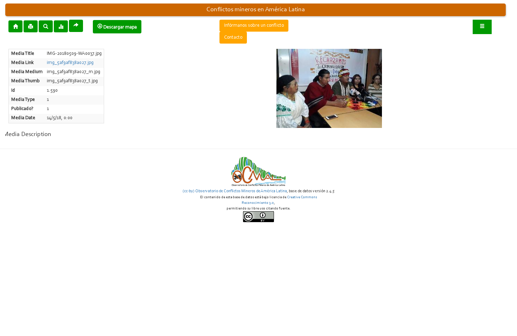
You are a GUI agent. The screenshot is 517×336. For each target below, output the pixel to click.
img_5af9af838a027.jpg (70, 62)
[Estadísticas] (61, 26)
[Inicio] (15, 26)
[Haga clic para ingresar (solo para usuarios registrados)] (482, 27)
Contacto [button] (233, 37)
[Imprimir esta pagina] (31, 26)
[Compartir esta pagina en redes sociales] (76, 26)
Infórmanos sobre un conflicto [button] (254, 25)
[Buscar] (46, 26)
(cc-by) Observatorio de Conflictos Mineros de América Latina (235, 191)
